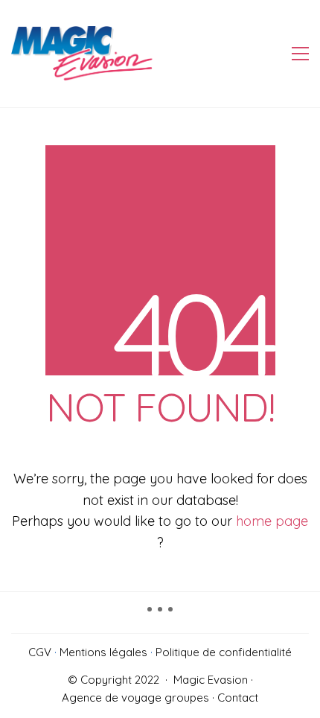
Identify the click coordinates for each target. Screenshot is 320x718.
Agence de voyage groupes (135, 697)
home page (272, 521)
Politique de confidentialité (224, 652)
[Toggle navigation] (300, 53)
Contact (237, 697)
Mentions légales (103, 652)
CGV (39, 652)
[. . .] (160, 614)
